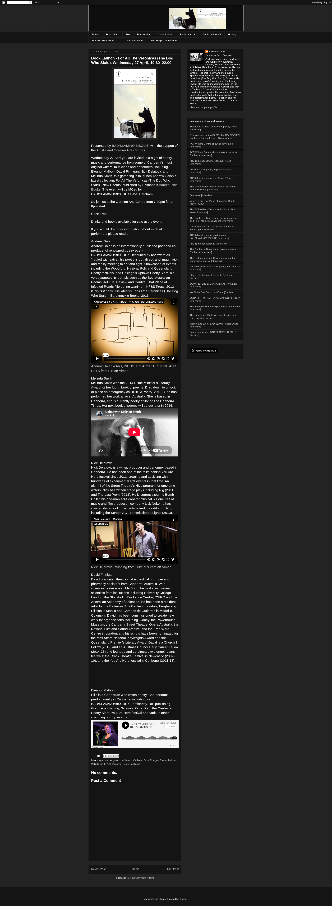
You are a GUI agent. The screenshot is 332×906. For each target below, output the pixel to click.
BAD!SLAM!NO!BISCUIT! (105, 40)
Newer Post (98, 869)
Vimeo (123, 371)
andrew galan (111, 760)
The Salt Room (135, 40)
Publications (112, 34)
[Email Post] (98, 755)
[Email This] (104, 756)
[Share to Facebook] (114, 756)
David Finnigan (151, 760)
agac (101, 760)
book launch (126, 760)
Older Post (172, 869)
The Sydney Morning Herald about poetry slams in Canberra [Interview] (212, 259)
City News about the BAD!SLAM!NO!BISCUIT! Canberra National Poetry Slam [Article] (215, 137)
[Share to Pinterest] (117, 756)
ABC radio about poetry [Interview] (208, 243)
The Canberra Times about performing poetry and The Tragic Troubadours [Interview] (214, 219)
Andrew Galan (217, 51)
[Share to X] (111, 756)
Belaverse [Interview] (201, 195)
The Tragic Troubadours (164, 40)
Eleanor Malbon (168, 760)
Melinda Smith (98, 764)
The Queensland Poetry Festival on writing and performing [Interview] (213, 188)
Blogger (183, 899)
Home (135, 869)
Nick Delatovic (114, 764)
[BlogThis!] (107, 756)
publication (136, 764)
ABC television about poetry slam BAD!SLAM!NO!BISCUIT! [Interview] (209, 236)
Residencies (143, 34)
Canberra (137, 760)
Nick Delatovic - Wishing (109, 567)
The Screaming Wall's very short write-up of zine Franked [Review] (213, 316)
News (95, 34)
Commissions (165, 34)
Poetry (126, 764)
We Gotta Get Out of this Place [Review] (211, 292)
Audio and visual (212, 34)
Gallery (232, 34)
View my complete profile (203, 107)
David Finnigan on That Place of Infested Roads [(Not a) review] (212, 228)
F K (110, 371)
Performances (187, 34)
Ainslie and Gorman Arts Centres (120, 150)
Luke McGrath (145, 567)
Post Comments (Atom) (142, 878)
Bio (128, 34)
